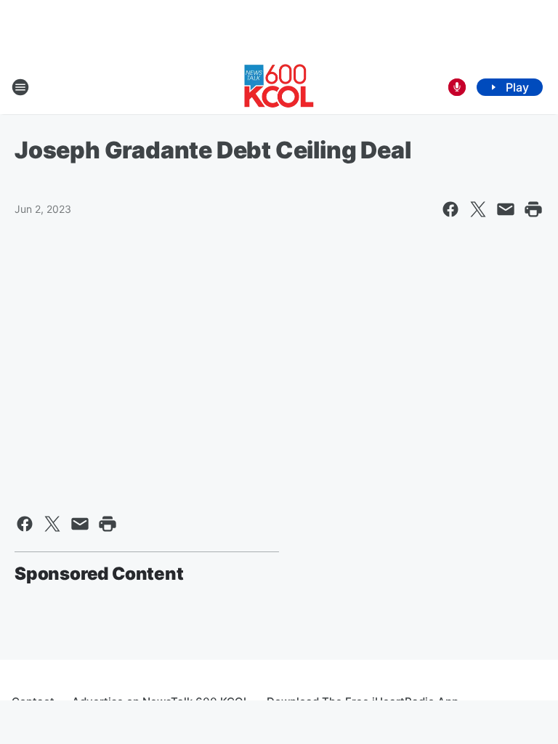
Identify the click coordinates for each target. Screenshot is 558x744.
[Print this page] (533, 209)
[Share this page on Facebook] (450, 209)
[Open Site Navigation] (20, 87)
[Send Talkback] (457, 87)
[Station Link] (279, 87)
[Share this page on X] (478, 209)
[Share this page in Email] (506, 209)
